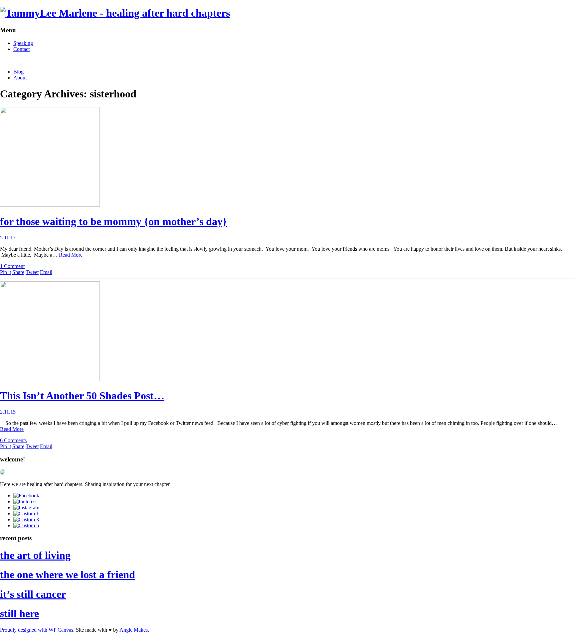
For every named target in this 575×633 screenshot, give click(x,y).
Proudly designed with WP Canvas (36, 630)
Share (18, 272)
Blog (18, 71)
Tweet (32, 272)
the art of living (35, 555)
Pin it (5, 272)
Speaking (23, 43)
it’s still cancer (33, 594)
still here (19, 613)
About (20, 77)
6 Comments (13, 440)
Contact (21, 49)
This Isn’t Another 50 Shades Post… (82, 396)
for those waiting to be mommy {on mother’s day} (113, 221)
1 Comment (12, 266)
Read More (71, 255)
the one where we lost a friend (67, 574)
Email (46, 272)
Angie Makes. (134, 630)
